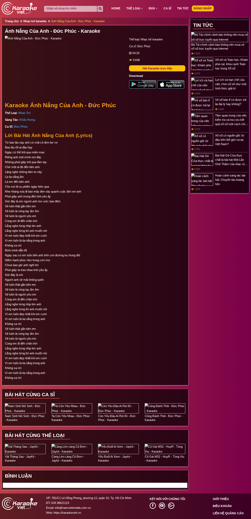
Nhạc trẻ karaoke (34, 21)
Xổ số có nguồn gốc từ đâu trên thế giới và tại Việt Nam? (229, 140)
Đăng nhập (203, 8)
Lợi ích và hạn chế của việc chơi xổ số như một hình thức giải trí (230, 84)
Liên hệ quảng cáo (228, 513)
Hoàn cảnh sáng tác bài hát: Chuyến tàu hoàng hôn (230, 180)
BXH (152, 8)
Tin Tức (203, 25)
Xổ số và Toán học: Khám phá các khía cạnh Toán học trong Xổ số (231, 64)
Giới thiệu (221, 499)
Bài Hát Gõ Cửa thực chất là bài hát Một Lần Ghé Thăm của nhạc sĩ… (231, 160)
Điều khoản (222, 506)
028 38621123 (60, 502)
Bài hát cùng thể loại (35, 435)
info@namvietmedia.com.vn (73, 507)
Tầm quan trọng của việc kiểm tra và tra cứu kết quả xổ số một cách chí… (231, 120)
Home (115, 8)
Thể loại (133, 8)
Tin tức (183, 8)
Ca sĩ (167, 8)
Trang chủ (12, 21)
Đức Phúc (144, 46)
